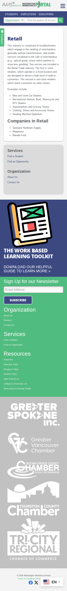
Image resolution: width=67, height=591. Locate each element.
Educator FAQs (11, 364)
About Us (12, 177)
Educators (46, 14)
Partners (8, 320)
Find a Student (15, 156)
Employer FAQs (11, 369)
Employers (28, 14)
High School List (11, 379)
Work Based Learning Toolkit (17, 388)
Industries (8, 359)
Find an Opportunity (18, 161)
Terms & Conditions (26, 579)
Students (11, 14)
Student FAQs (10, 374)
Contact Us (13, 182)
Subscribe (18, 300)
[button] (63, 5)
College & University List (15, 384)
